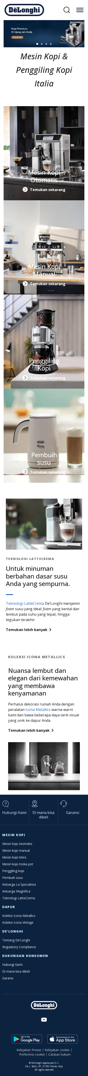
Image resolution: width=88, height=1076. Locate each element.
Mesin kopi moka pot (17, 864)
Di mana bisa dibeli (43, 815)
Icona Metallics (38, 709)
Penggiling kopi (13, 871)
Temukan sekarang (47, 189)
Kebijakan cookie (57, 1050)
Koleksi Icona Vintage (17, 922)
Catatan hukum (59, 1054)
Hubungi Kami (14, 812)
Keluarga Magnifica (16, 891)
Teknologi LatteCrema (25, 603)
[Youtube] (43, 1019)
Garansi (72, 812)
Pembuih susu (12, 877)
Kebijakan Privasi (28, 1050)
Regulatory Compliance (19, 947)
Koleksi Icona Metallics (18, 915)
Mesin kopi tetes (14, 857)
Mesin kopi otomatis (17, 844)
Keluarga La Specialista (19, 884)
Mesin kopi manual (16, 850)
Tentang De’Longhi (16, 940)
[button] (67, 10)
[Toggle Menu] (79, 10)
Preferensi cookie (32, 1054)
